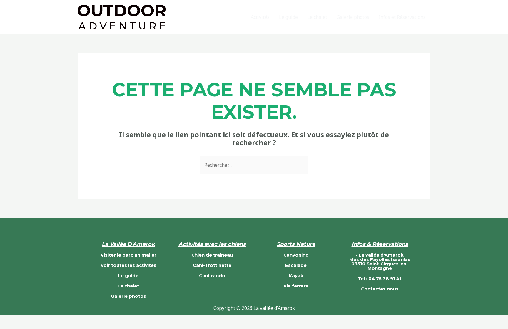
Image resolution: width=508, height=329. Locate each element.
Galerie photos (353, 17)
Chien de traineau (212, 255)
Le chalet (317, 17)
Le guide (288, 17)
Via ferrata (296, 286)
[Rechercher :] (254, 165)
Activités (260, 17)
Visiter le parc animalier (128, 255)
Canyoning (296, 255)
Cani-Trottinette (212, 265)
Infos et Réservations (402, 17)
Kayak (296, 275)
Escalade (296, 265)
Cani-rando (212, 275)
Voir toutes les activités (128, 265)
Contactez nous (380, 289)
